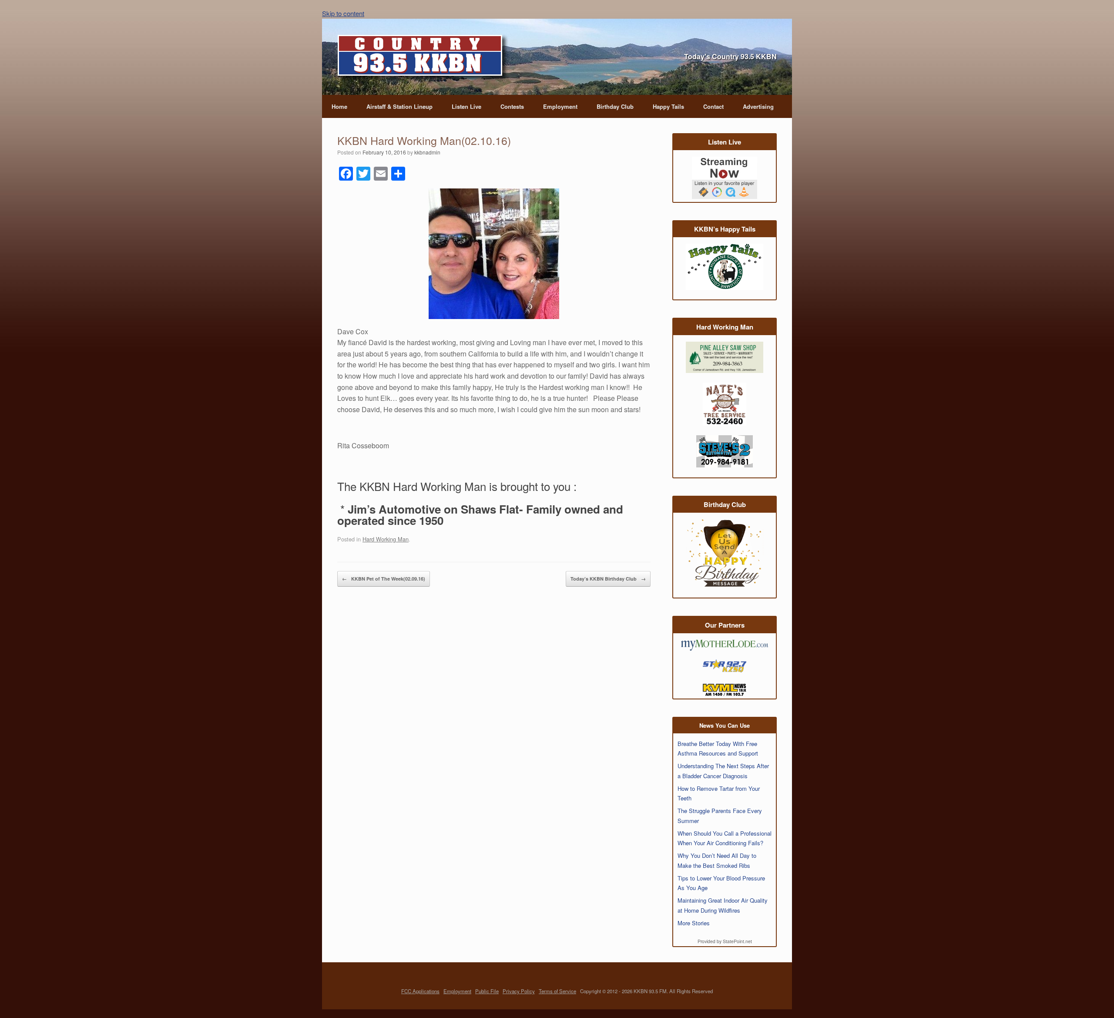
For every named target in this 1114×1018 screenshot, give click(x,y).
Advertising (758, 106)
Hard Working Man (385, 539)
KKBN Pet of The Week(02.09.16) (383, 578)
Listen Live (466, 106)
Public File (487, 991)
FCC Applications (420, 991)
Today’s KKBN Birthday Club (608, 578)
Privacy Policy (519, 991)
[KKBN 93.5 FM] (423, 58)
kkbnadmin (427, 152)
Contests (512, 106)
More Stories (694, 923)
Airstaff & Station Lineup (399, 106)
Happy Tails (668, 106)
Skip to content (343, 13)
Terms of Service (557, 991)
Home (339, 106)
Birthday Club (615, 106)
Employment (560, 106)
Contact (713, 106)
